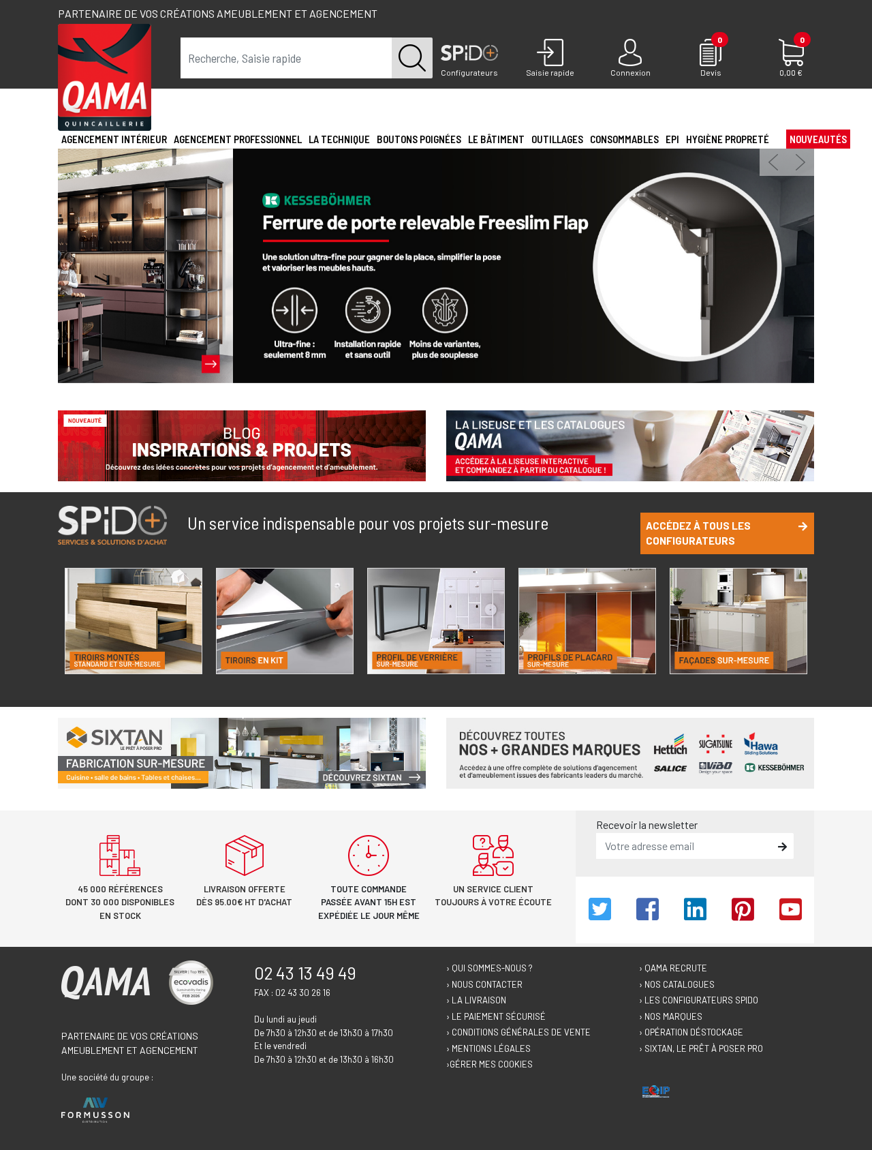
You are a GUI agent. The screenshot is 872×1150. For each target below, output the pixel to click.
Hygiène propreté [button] (727, 139)
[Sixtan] (242, 751)
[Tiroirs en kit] (285, 621)
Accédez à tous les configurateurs (698, 533)
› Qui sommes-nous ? (489, 968)
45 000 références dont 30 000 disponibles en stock (119, 902)
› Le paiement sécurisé (496, 1016)
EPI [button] (672, 139)
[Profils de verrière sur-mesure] (436, 621)
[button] (773, 162)
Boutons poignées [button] (419, 139)
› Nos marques (670, 1016)
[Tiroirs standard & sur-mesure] (133, 621)
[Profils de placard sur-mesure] (587, 621)
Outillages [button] (557, 139)
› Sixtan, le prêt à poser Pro (701, 1048)
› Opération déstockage (691, 1032)
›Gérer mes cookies (489, 1064)
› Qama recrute (673, 968)
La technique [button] (339, 139)
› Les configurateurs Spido (698, 1000)
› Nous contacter (484, 984)
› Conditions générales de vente (518, 1032)
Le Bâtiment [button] (496, 139)
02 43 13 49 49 (305, 973)
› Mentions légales (488, 1048)
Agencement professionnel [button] (238, 139)
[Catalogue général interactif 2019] (630, 444)
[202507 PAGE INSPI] (242, 444)
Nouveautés (818, 139)
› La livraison (476, 1000)
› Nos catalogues (677, 984)
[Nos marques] (630, 751)
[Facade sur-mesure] (738, 621)
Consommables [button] (624, 139)
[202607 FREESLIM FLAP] (436, 264)
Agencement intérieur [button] (114, 139)
